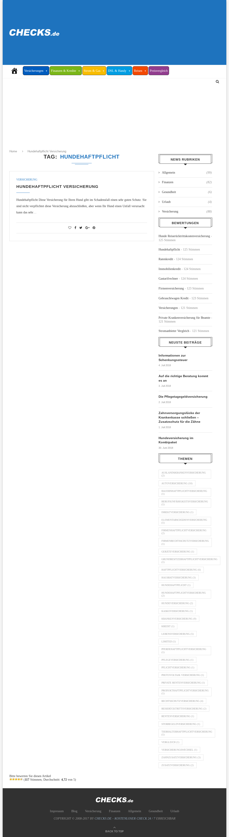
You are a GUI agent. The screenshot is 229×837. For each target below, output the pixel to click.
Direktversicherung (177, 512)
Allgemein (187, 172)
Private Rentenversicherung (183, 682)
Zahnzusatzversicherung (181, 757)
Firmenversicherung (171, 288)
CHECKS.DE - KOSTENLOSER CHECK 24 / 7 (125, 818)
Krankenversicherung (178, 618)
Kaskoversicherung (177, 611)
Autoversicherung (177, 483)
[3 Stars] (16, 779)
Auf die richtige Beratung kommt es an (183, 378)
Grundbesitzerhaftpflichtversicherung (189, 560)
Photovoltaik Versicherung (182, 675)
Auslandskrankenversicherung (183, 474)
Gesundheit (187, 192)
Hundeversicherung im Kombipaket (176, 440)
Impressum (57, 811)
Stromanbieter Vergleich (174, 331)
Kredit (167, 626)
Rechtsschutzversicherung (182, 701)
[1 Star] (10, 779)
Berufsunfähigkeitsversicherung (184, 503)
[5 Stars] (21, 779)
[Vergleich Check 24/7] (16, 70)
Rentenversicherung (177, 716)
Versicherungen (33, 70)
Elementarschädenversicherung (184, 521)
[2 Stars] (13, 779)
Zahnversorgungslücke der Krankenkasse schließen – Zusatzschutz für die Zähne (179, 417)
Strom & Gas (92, 70)
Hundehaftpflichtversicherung (183, 594)
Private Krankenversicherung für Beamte (184, 317)
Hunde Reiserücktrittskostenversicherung (184, 236)
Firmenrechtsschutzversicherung (185, 542)
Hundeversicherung (177, 603)
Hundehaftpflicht (169, 249)
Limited (168, 641)
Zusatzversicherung (177, 765)
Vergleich (170, 742)
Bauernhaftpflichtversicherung (184, 492)
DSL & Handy (117, 70)
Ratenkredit (166, 259)
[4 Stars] (18, 779)
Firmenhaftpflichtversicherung (183, 532)
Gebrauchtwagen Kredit (174, 298)
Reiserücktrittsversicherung (183, 708)
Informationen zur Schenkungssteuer (173, 358)
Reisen (138, 70)
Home (13, 151)
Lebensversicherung (177, 634)
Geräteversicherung (177, 551)
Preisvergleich (159, 70)
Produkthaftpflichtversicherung (185, 692)
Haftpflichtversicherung (181, 569)
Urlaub (187, 202)
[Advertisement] (150, 32)
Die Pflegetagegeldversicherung (183, 396)
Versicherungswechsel (179, 749)
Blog (74, 811)
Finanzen (187, 182)
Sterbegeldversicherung (180, 724)
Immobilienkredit (170, 269)
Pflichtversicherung (177, 667)
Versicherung (26, 179)
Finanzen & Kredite (63, 70)
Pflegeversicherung (177, 660)
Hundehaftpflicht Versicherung (47, 151)
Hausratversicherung (178, 577)
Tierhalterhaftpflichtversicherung (186, 733)
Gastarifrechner (168, 278)
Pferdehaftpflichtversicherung (183, 650)
